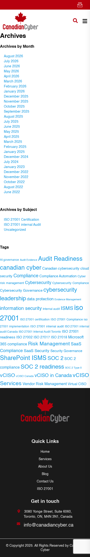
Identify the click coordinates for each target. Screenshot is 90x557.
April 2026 (11, 76)
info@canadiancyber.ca (48, 525)
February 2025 (15, 147)
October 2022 (14, 182)
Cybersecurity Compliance (70, 283)
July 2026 (11, 61)
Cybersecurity (38, 283)
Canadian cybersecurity (60, 268)
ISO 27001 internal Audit (22, 224)
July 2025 (11, 121)
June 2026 (12, 66)
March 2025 (13, 142)
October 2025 (14, 106)
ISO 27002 (24, 337)
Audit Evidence (28, 260)
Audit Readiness (60, 259)
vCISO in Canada (53, 375)
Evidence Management (67, 299)
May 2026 (11, 71)
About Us (45, 466)
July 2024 (11, 162)
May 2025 (11, 131)
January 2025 (14, 152)
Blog (45, 474)
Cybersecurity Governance (21, 291)
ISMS (67, 308)
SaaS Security (36, 351)
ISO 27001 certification (35, 319)
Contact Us (45, 481)
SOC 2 (55, 358)
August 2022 (13, 187)
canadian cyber (20, 268)
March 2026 (13, 81)
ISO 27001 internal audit (47, 326)
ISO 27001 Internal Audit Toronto (40, 332)
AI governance (9, 260)
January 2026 (14, 91)
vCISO (7, 375)
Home (45, 451)
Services (45, 459)
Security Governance (66, 351)
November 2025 (16, 101)
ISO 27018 (59, 337)
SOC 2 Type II (73, 368)
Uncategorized (15, 230)
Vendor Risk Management (45, 384)
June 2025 (12, 126)
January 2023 (14, 167)
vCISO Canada (25, 376)
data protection (40, 299)
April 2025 (11, 137)
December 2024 (16, 157)
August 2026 (13, 56)
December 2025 (16, 96)
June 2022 (12, 192)
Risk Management (49, 344)
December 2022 (16, 172)
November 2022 (16, 177)
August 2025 (13, 116)
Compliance (25, 276)
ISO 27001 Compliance (67, 319)
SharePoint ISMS (23, 358)
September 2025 (16, 111)
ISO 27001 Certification (21, 219)
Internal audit (51, 309)
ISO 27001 (45, 489)
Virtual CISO (77, 384)
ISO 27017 (42, 337)
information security (21, 308)
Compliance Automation (58, 276)
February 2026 (15, 86)
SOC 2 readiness (42, 367)
